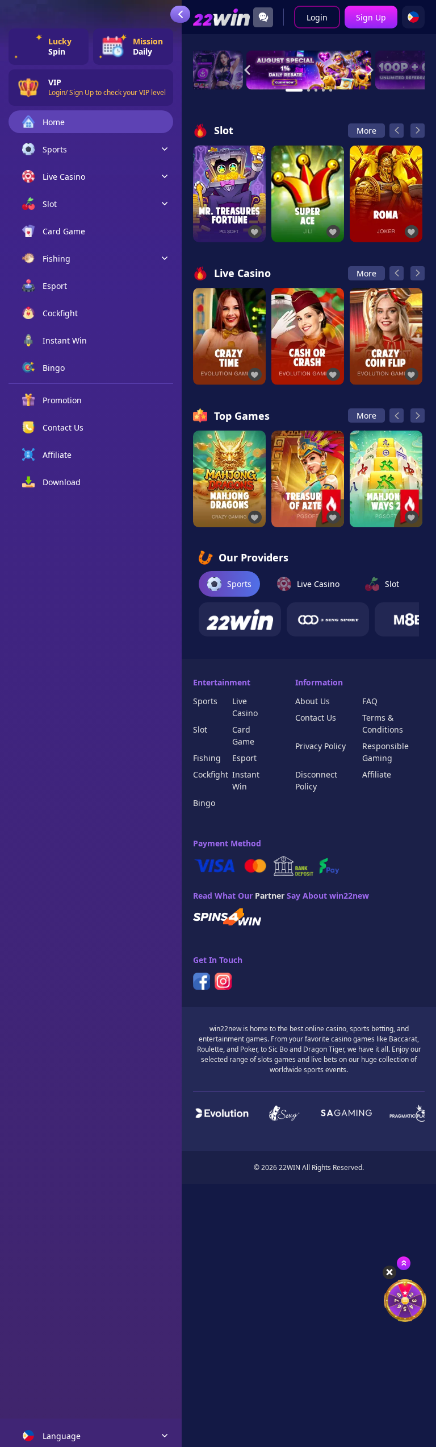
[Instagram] (223, 981)
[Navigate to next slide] (370, 70)
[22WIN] (240, 619)
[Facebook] (201, 981)
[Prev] (396, 130)
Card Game (243, 735)
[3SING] (328, 619)
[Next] (417, 130)
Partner (269, 895)
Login (317, 17)
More (366, 130)
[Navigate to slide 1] (294, 90)
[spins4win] (227, 916)
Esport (244, 758)
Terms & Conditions (382, 723)
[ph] (413, 17)
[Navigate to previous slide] (247, 70)
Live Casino (245, 707)
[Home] (221, 17)
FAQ (370, 701)
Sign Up (371, 17)
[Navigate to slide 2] (308, 90)
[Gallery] (309, 70)
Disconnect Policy (316, 780)
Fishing (207, 758)
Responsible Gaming (385, 752)
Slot (200, 729)
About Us (312, 701)
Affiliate (376, 774)
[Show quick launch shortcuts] (403, 1263)
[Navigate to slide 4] (323, 90)
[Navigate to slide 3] (316, 90)
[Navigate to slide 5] (330, 90)
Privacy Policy (320, 746)
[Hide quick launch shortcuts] (389, 1272)
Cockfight (210, 774)
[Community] (263, 17)
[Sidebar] (180, 14)
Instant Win (245, 780)
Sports (205, 701)
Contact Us (315, 717)
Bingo (204, 802)
